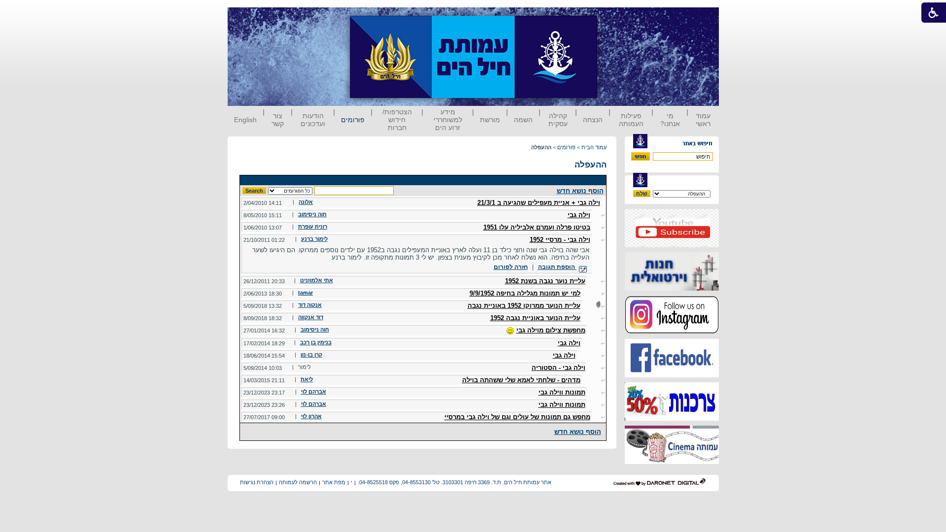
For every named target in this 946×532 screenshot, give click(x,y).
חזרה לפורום (511, 267)
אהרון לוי (311, 416)
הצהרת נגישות (256, 482)
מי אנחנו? (670, 120)
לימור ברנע (314, 239)
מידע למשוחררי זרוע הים (448, 120)
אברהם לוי (313, 392)
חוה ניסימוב (312, 214)
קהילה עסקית (558, 120)
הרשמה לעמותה (298, 482)
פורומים (353, 120)
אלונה (306, 202)
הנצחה (593, 120)
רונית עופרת (312, 227)
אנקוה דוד (310, 305)
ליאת (307, 379)
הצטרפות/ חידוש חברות (397, 120)
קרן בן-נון (311, 355)
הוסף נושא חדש (580, 191)
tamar (305, 293)
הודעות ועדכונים (313, 120)
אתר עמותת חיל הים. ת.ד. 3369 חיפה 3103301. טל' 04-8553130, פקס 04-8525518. (454, 482)
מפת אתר (333, 482)
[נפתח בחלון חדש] (672, 245)
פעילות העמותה (631, 120)
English (245, 120)
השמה (523, 120)
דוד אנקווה (310, 317)
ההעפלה (590, 164)
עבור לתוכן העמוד (615, 17)
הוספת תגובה (557, 267)
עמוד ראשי (703, 120)
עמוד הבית (594, 147)
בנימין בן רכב (316, 342)
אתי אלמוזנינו (316, 280)
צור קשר (277, 120)
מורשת (490, 120)
